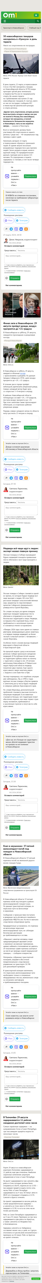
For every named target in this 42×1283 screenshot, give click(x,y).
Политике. (11, 1281)
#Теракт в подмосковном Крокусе (16, 51)
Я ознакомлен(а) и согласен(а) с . (17, 271)
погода (22, 373)
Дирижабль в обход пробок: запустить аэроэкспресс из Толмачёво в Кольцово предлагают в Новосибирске (22, 1274)
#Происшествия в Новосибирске (15, 49)
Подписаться (30, 176)
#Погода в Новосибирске (12, 341)
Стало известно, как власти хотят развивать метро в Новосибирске (20, 1016)
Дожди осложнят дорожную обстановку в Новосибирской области (22, 448)
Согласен (36, 1279)
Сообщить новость (16, 210)
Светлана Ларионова (18, 488)
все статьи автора (15, 243)
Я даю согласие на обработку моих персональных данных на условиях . (20, 266)
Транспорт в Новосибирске (13, 28)
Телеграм (23, 220)
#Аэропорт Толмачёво (11, 1137)
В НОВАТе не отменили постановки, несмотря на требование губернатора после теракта (22, 197)
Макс (10, 220)
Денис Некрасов (16, 239)
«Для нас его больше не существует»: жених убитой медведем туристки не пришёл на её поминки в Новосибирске (21, 743)
